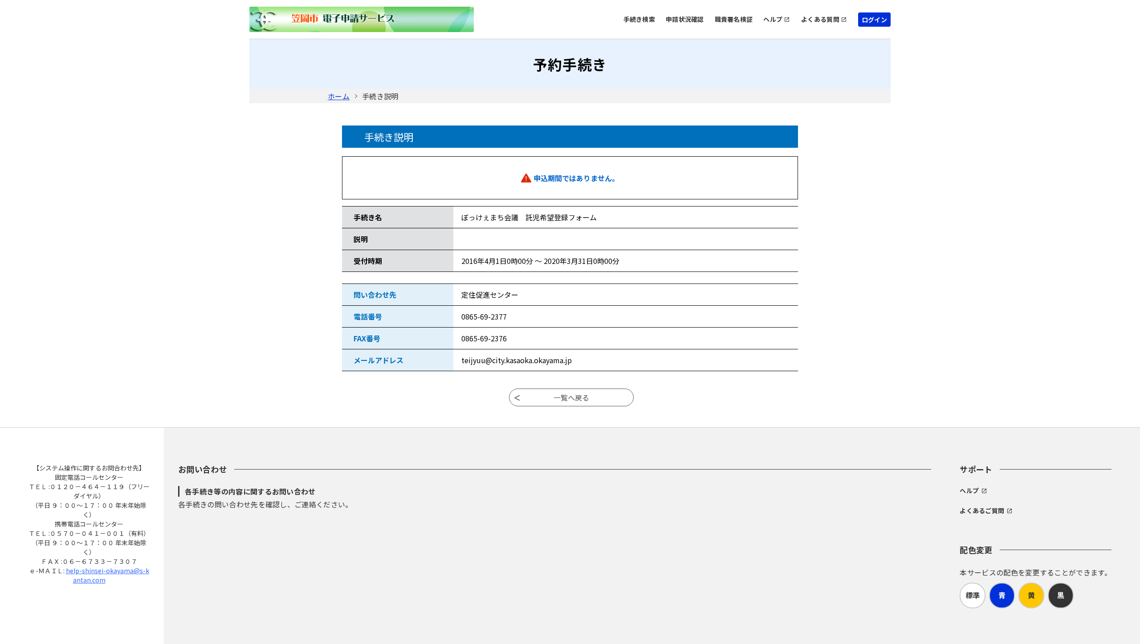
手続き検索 (639, 19)
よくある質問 (820, 19)
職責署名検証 (734, 19)
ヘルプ (772, 19)
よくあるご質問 (982, 510)
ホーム (339, 96)
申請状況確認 (685, 19)
